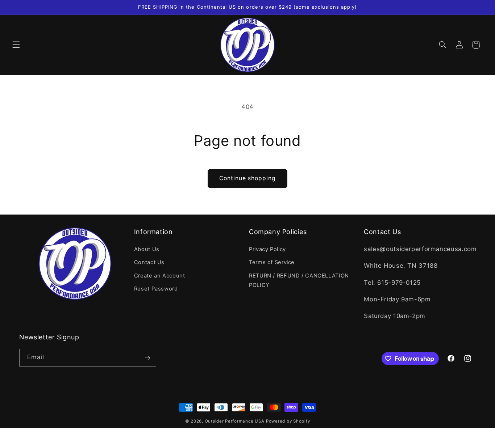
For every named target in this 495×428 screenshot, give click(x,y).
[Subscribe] (147, 357)
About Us (146, 249)
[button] (16, 45)
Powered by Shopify (288, 421)
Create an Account (159, 275)
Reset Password (156, 288)
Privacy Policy (267, 249)
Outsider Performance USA (235, 421)
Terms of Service (272, 262)
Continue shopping (247, 178)
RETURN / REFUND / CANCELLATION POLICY (299, 280)
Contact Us (149, 262)
